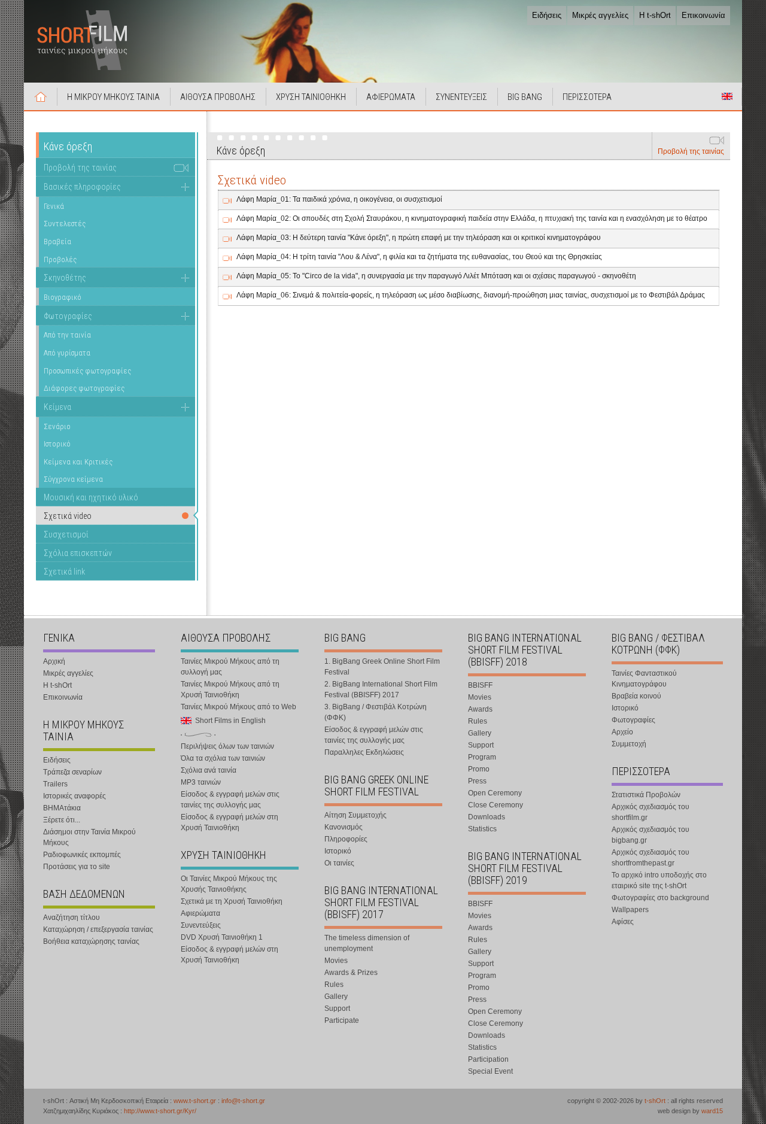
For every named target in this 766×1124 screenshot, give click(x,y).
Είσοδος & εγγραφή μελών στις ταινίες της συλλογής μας (230, 799)
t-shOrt (655, 1100)
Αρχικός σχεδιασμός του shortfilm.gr (650, 812)
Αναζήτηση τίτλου (71, 917)
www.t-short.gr (195, 1100)
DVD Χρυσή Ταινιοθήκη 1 (222, 937)
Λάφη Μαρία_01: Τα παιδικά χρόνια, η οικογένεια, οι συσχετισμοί (339, 199)
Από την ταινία (67, 334)
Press (477, 781)
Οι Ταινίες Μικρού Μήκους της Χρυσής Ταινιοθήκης (229, 884)
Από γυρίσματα (67, 352)
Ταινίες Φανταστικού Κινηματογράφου (644, 678)
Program (482, 757)
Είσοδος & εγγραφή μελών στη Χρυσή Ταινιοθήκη (229, 822)
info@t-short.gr (243, 1100)
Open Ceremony (495, 793)
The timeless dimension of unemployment (366, 943)
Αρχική (40, 96)
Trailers (55, 784)
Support (337, 1008)
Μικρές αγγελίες (600, 15)
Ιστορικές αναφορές (74, 796)
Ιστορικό (57, 443)
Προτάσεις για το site (76, 866)
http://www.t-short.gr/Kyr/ (160, 1110)
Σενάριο (57, 426)
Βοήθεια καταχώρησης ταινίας (91, 941)
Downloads (486, 817)
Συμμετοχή (629, 744)
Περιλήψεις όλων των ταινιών (227, 746)
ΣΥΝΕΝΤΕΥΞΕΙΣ (461, 97)
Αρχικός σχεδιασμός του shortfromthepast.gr (650, 857)
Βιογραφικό (62, 297)
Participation (488, 1059)
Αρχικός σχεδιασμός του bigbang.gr (650, 834)
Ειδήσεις (546, 15)
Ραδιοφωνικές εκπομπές (82, 854)
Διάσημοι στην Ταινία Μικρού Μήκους (89, 837)
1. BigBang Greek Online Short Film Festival (382, 666)
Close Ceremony (495, 805)
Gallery (336, 996)
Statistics (482, 829)
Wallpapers (630, 910)
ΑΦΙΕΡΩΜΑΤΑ (390, 97)
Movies (336, 960)
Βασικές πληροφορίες (82, 187)
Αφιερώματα (200, 913)
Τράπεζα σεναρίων (72, 772)
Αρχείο (622, 732)
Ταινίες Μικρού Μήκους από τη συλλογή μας (230, 666)
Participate (341, 1020)
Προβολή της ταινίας (691, 151)
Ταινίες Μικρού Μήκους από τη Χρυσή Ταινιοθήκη (230, 689)
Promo (479, 769)
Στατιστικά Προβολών (646, 795)
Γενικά (54, 206)
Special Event (490, 1071)
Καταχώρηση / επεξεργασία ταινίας (98, 929)
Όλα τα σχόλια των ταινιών (223, 758)
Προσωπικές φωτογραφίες (87, 370)
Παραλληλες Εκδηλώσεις (364, 752)
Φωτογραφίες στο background (660, 898)
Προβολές (60, 259)
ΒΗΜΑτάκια (62, 808)
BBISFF (480, 685)
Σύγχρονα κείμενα (73, 479)
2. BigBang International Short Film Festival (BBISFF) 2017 (380, 689)
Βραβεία (57, 241)
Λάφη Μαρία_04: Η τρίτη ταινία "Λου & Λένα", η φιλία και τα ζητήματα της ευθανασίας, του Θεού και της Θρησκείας (419, 257)
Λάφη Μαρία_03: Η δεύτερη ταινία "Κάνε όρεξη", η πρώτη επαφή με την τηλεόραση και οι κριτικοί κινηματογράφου (418, 237)
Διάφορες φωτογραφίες (84, 388)
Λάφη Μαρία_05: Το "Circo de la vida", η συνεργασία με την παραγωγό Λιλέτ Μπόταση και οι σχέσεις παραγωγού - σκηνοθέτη (436, 276)
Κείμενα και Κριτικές (78, 461)
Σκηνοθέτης (65, 277)
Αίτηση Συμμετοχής (355, 815)
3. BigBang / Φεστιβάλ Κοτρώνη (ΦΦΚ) (375, 712)
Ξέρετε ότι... (61, 820)
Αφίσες (623, 922)
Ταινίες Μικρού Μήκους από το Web (238, 707)
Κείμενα (57, 407)
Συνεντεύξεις (201, 925)
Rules (334, 984)
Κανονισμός (343, 827)
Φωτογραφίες (68, 316)
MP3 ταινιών (201, 782)
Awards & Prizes (351, 972)
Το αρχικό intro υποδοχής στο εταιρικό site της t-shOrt (659, 880)
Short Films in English (727, 96)
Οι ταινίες (339, 863)
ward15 (712, 1110)
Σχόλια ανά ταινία (208, 770)
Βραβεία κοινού (636, 696)
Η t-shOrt (655, 15)
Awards (480, 709)
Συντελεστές (65, 223)
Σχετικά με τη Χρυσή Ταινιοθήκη (231, 901)
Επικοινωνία (703, 15)
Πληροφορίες (345, 839)
